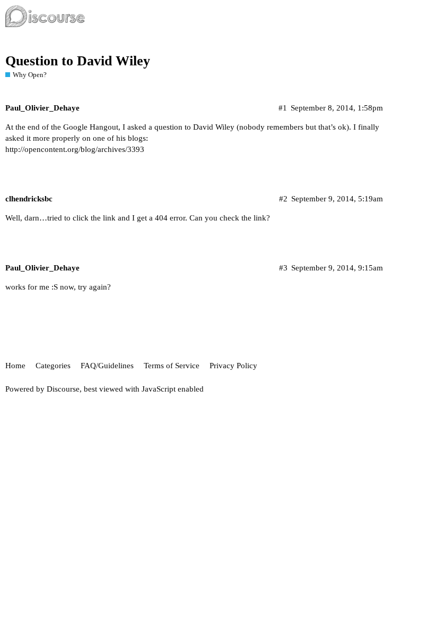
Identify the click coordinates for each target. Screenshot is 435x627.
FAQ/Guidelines (107, 365)
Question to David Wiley (77, 61)
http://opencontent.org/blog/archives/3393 (74, 149)
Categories (53, 365)
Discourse (63, 389)
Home (15, 365)
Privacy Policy (233, 365)
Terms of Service (171, 365)
